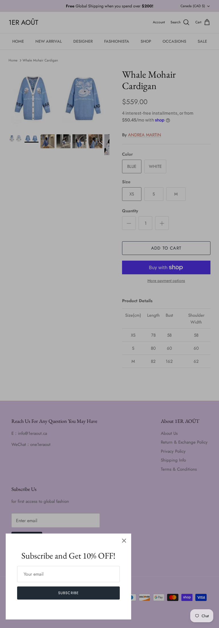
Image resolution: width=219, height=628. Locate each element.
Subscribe (68, 593)
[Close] (124, 540)
